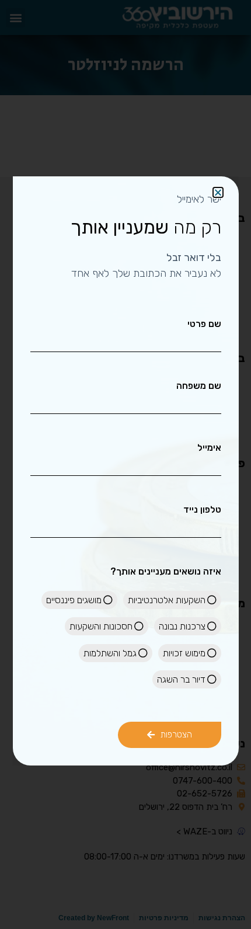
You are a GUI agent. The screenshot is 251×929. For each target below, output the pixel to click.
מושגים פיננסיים (74, 600)
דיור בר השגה (181, 679)
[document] (125, 464)
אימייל (209, 448)
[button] (218, 192)
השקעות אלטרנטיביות (166, 600)
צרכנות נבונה (182, 626)
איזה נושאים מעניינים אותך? (165, 571)
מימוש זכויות (184, 653)
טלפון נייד (202, 509)
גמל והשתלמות (110, 653)
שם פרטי (204, 324)
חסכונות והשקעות (101, 626)
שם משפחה (198, 386)
